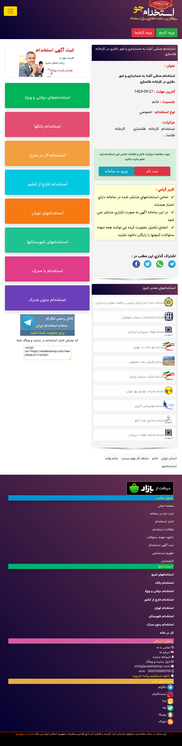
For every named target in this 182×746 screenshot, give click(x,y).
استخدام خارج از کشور (159, 600)
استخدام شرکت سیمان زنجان (148, 377)
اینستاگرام (159, 694)
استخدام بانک (164, 583)
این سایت (161, 734)
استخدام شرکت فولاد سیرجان (148, 435)
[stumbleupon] (172, 264)
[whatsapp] (159, 264)
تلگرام (162, 687)
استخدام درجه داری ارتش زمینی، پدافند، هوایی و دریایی (132, 303)
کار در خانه (167, 633)
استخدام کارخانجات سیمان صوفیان (145, 317)
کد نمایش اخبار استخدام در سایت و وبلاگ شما (47, 340)
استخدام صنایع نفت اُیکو (151, 420)
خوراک (162, 721)
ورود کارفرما (143, 32)
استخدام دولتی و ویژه (159, 591)
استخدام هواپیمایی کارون (151, 406)
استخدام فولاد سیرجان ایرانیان (148, 332)
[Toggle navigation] (10, 11)
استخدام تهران (164, 608)
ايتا (164, 701)
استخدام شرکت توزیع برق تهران (147, 391)
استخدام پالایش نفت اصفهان (148, 362)
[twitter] (147, 264)
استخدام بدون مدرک (160, 625)
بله (164, 708)
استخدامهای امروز (162, 575)
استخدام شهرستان (161, 616)
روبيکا (162, 715)
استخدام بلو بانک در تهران (150, 347)
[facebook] (136, 264)
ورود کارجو (166, 32)
